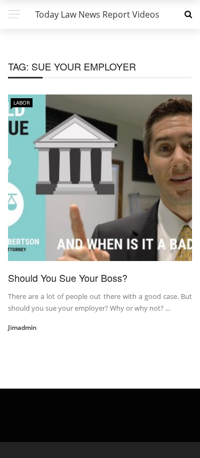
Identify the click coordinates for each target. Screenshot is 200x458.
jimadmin (22, 327)
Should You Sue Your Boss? (67, 278)
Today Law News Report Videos (97, 14)
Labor (21, 102)
